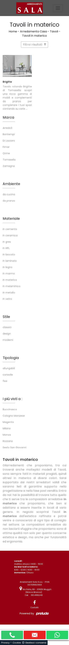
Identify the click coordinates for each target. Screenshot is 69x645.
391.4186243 (37, 595)
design (7, 333)
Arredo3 (7, 128)
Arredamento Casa (33, 31)
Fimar (6, 147)
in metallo (9, 292)
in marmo (9, 273)
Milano (7, 428)
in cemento (10, 229)
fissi (5, 381)
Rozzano (8, 441)
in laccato (9, 254)
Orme (6, 153)
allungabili (9, 368)
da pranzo (9, 200)
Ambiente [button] (11, 183)
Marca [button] (8, 117)
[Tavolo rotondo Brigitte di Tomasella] (17, 66)
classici (7, 327)
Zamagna (9, 166)
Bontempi (9, 134)
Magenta (8, 422)
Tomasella (9, 159)
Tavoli (54, 31)
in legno (7, 267)
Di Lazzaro (9, 140)
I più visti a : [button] (12, 398)
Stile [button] (6, 316)
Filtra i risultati (33, 44)
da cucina (9, 194)
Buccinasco (10, 409)
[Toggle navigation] (58, 8)
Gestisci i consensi (35, 642)
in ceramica (10, 235)
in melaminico (11, 286)
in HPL (6, 248)
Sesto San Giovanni (14, 447)
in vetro (7, 299)
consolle (8, 374)
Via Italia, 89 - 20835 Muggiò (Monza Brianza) (36, 591)
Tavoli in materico (34, 36)
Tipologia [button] (11, 357)
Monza (7, 435)
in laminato (10, 261)
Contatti (34, 607)
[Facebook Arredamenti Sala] (34, 603)
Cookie (17, 642)
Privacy (5, 642)
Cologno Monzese (14, 415)
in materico (10, 280)
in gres (7, 242)
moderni (8, 340)
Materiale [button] (11, 218)
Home (13, 31)
